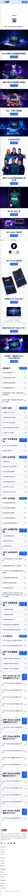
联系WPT (3, 872)
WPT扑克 (3, 865)
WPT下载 (3, 849)
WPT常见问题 (4, 874)
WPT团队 (3, 863)
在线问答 (3, 876)
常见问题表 (3, 888)
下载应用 (24, 2)
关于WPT (3, 861)
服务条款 (3, 883)
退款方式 (3, 885)
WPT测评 (3, 852)
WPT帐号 (3, 854)
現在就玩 (14, 57)
